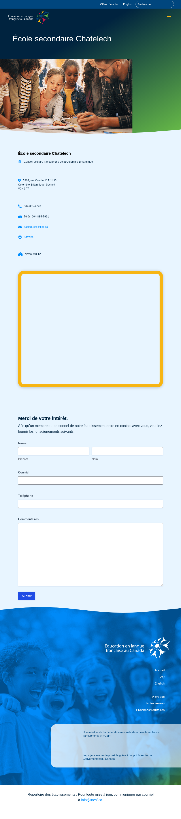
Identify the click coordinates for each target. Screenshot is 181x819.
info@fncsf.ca (91, 800)
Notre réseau (155, 703)
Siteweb (29, 237)
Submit (27, 596)
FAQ (161, 677)
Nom (95, 459)
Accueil (160, 670)
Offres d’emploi (109, 4)
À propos (158, 696)
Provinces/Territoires (150, 710)
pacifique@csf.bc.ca (36, 227)
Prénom (23, 459)
